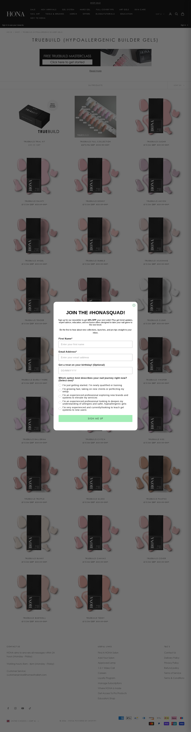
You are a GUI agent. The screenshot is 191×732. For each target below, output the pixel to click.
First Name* (65, 338)
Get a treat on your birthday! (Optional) (82, 365)
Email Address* (68, 352)
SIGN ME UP (95, 418)
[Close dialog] (134, 305)
